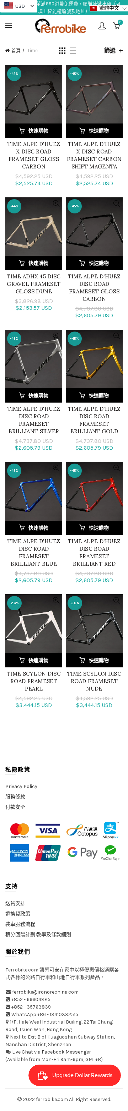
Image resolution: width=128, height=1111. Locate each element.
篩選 (110, 50)
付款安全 (15, 807)
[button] (109, 8)
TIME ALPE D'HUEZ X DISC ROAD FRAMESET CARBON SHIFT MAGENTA (94, 155)
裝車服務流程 (20, 924)
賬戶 (102, 25)
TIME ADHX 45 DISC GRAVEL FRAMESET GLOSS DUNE (34, 284)
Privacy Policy (21, 786)
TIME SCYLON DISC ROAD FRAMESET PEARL (34, 681)
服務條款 (15, 797)
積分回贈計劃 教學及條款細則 (38, 934)
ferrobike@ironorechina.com (45, 992)
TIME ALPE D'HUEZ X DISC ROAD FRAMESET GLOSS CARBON (33, 155)
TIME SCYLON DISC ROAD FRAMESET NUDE (94, 681)
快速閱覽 (56, 71)
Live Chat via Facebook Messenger (51, 1052)
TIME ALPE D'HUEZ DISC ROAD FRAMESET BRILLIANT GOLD (94, 420)
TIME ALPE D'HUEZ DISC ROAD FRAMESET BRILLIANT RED (94, 552)
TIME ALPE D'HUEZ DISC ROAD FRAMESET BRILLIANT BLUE (33, 552)
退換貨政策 (17, 914)
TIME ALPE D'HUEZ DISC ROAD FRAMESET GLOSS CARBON (94, 287)
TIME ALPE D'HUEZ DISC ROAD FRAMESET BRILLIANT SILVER (33, 420)
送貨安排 (15, 903)
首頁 (16, 50)
